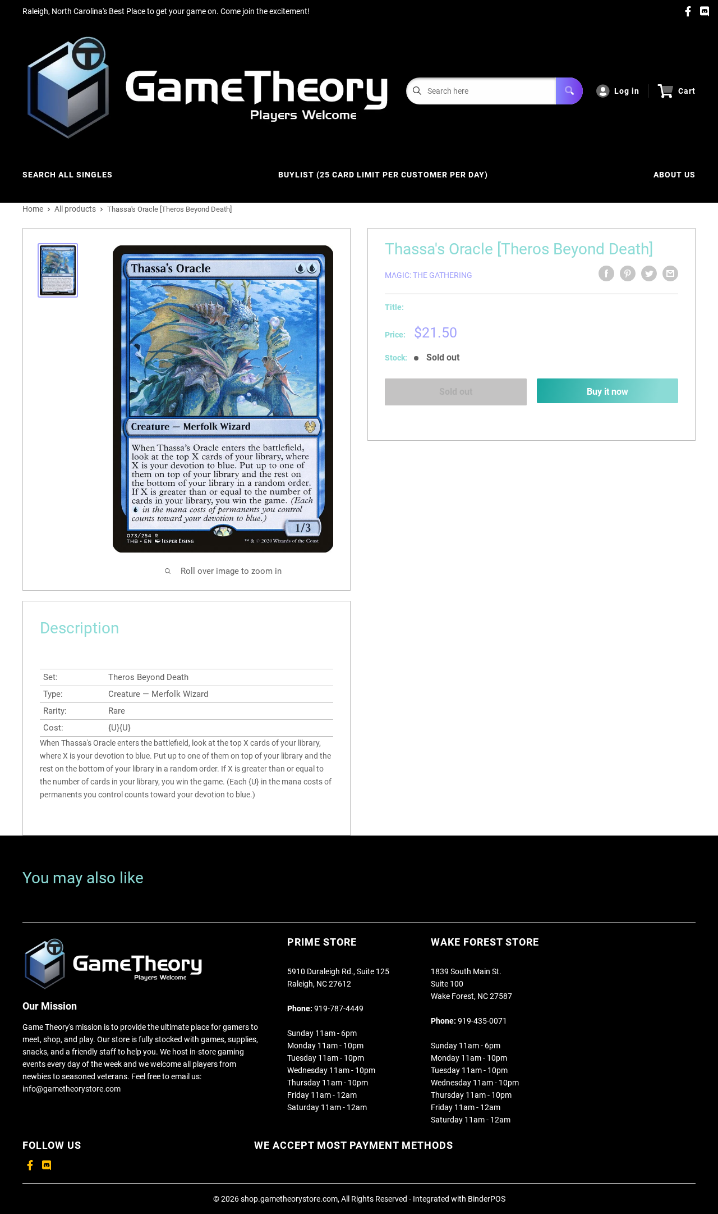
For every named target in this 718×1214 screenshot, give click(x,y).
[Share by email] (670, 273)
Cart (687, 90)
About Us (674, 174)
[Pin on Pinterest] (628, 273)
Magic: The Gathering (428, 275)
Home (32, 208)
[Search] (569, 90)
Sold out (455, 391)
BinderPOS (486, 1198)
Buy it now (607, 391)
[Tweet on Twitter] (649, 273)
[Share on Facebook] (606, 273)
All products (75, 208)
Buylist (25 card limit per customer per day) (383, 174)
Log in (626, 90)
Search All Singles (67, 174)
